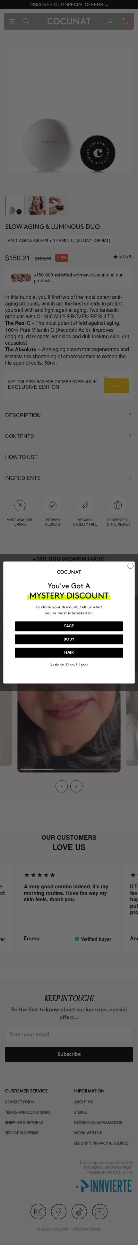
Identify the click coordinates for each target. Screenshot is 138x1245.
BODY (69, 639)
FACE (69, 626)
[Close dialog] (131, 566)
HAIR (68, 653)
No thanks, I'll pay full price (69, 665)
